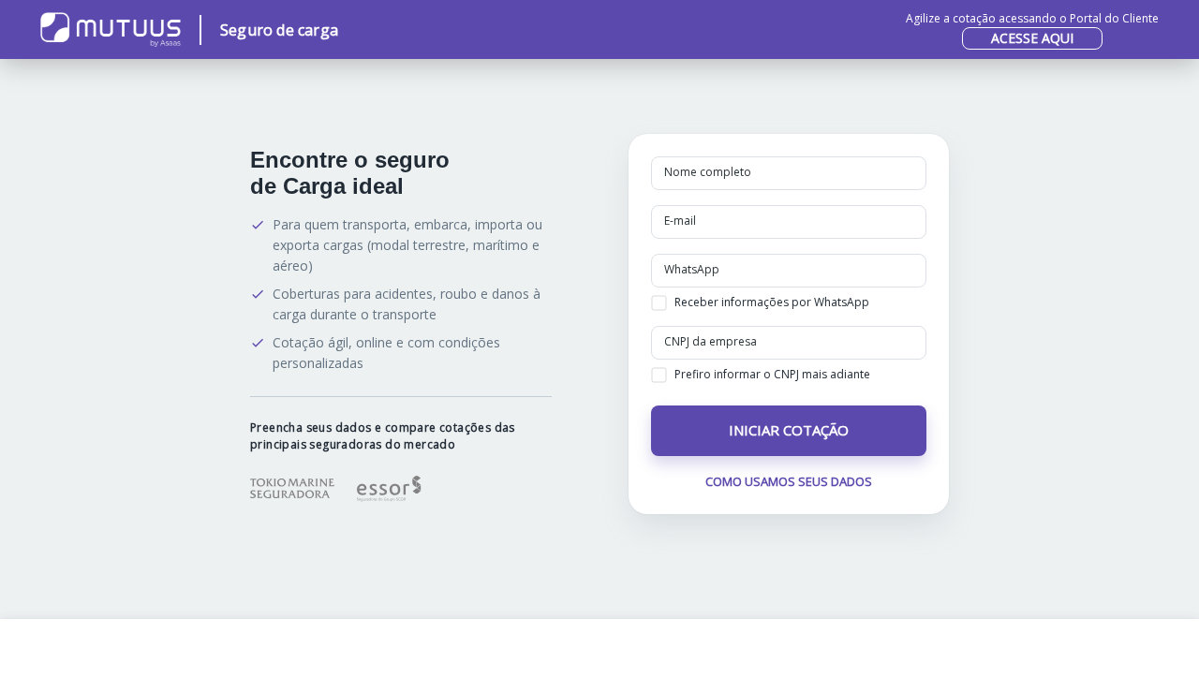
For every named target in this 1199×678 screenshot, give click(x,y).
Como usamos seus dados (788, 481)
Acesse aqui (1032, 38)
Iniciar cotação (789, 429)
